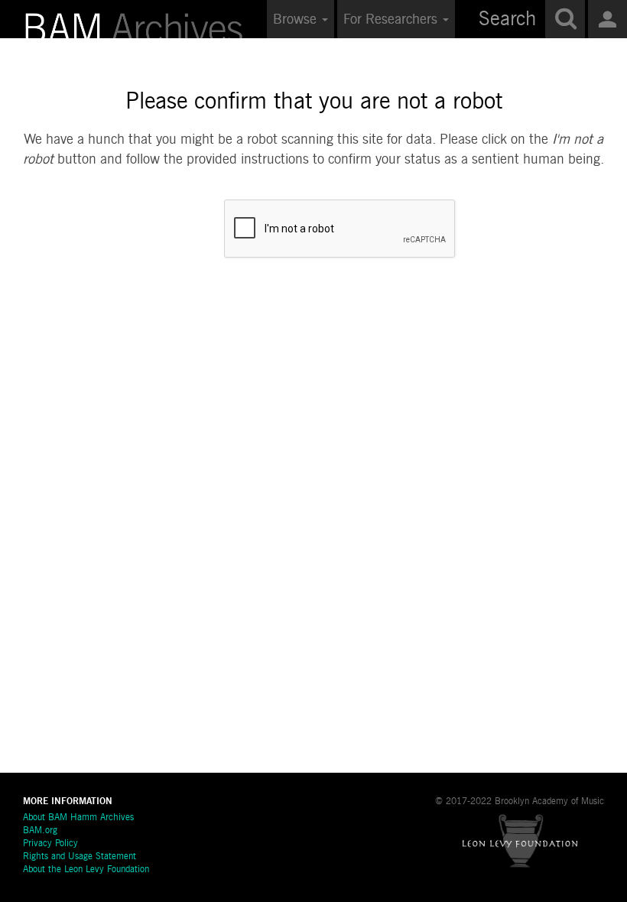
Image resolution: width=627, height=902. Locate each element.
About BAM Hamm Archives (78, 818)
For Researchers (392, 20)
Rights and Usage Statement (79, 856)
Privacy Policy (50, 843)
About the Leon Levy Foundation (86, 869)
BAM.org (40, 830)
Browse (296, 20)
